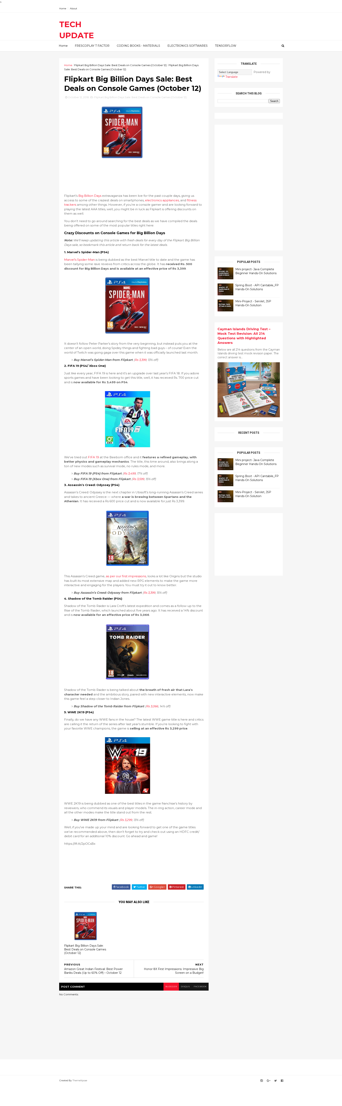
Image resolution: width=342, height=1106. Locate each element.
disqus (185, 986)
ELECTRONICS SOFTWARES (187, 46)
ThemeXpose (79, 1080)
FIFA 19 (93, 457)
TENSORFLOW (225, 46)
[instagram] (261, 1080)
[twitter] (275, 1080)
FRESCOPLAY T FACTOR (92, 46)
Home (62, 8)
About (73, 8)
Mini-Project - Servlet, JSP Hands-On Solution (253, 303)
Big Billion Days (89, 196)
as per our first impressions (126, 576)
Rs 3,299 (126, 820)
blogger (171, 986)
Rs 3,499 (130, 473)
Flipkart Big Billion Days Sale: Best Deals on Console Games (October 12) (120, 65)
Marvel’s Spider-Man (79, 260)
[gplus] (268, 1080)
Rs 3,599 (138, 479)
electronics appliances (162, 200)
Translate (231, 77)
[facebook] (282, 1080)
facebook (200, 986)
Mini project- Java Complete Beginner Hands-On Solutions (255, 271)
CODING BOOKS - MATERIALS (138, 46)
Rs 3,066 (152, 706)
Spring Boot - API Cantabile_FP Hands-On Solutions (257, 287)
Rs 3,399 (140, 360)
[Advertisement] (136, 176)
